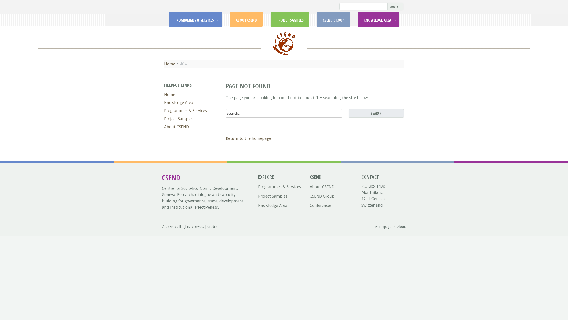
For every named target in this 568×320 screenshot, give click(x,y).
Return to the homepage (248, 138)
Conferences (321, 205)
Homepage (383, 226)
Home (169, 63)
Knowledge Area (377, 20)
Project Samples (290, 20)
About (401, 226)
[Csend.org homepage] (284, 49)
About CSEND (246, 20)
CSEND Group (333, 20)
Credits (212, 226)
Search (395, 6)
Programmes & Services (194, 20)
